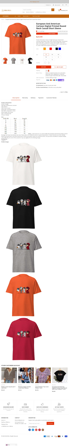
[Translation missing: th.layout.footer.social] (29, 430)
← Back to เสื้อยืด (63, 92)
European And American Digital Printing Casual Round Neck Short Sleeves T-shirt (59, 388)
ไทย (9, 444)
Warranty (25, 98)
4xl (58, 54)
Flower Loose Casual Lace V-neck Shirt (8, 387)
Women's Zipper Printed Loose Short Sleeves (24, 387)
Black (57, 49)
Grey (54, 49)
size (37, 54)
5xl (46, 57)
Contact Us (48, 5)
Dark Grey (63, 49)
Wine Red (51, 49)
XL (52, 59)
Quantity (38, 62)
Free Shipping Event (34, 1)
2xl (46, 54)
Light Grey (44, 51)
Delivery (33, 98)
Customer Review (51, 98)
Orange (44, 49)
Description (16, 98)
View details (63, 75)
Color (37, 49)
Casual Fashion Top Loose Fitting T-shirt (42, 387)
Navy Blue (60, 49)
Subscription (50, 423)
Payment (40, 98)
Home (2, 19)
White (47, 49)
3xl (52, 54)
